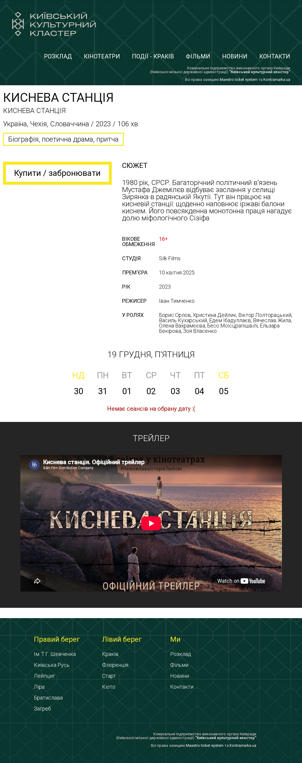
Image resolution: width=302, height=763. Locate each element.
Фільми (198, 56)
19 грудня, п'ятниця (151, 354)
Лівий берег (122, 639)
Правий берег (57, 639)
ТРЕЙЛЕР (151, 438)
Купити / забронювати (57, 173)
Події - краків (153, 56)
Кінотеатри (102, 56)
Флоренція (115, 665)
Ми (175, 639)
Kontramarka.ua (276, 79)
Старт (109, 676)
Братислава (48, 698)
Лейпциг (44, 676)
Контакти (274, 56)
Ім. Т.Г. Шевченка (55, 654)
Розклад (58, 56)
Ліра (39, 687)
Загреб (42, 708)
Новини (234, 56)
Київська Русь (52, 665)
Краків (110, 654)
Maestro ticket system (238, 79)
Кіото (108, 687)
